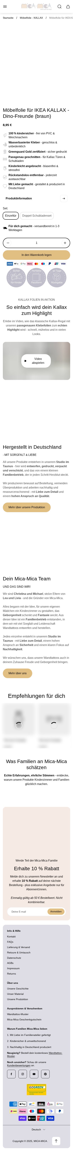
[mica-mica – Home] (36, 6)
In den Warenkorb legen (37, 254)
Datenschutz (14, 957)
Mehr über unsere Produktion (27, 507)
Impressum (13, 968)
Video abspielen (38, 360)
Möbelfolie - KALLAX (31, 17)
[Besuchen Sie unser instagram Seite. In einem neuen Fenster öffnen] (22, 1074)
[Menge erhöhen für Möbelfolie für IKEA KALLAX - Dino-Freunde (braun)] (65, 243)
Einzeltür (10, 215)
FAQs (10, 941)
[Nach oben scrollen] (56, 1141)
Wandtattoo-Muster (18, 1014)
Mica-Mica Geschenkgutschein (24, 1019)
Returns (11, 973)
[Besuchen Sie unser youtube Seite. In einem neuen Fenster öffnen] (34, 1074)
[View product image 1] (17, 96)
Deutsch (36, 1129)
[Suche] (59, 6)
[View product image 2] (27, 96)
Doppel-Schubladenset (36, 215)
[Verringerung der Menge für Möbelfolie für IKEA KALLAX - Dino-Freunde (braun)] (8, 243)
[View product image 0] (7, 96)
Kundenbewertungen (18, 1065)
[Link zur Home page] (36, 1089)
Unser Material (15, 993)
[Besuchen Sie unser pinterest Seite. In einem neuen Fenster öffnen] (45, 1074)
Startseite (8, 17)
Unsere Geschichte (18, 988)
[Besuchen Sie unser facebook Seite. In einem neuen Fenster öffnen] (11, 1074)
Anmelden (56, 911)
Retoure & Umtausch (18, 952)
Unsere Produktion (17, 999)
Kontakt (11, 936)
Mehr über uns (18, 673)
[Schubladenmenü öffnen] (5, 6)
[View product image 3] (36, 96)
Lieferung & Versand (18, 947)
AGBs (10, 963)
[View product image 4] (46, 96)
